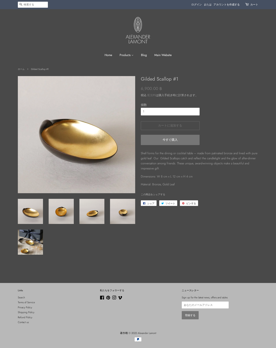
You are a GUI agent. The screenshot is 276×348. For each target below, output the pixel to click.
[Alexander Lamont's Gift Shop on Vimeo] (120, 298)
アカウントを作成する (226, 4)
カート (254, 4)
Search (21, 297)
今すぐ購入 (170, 140)
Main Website (163, 55)
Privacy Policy (25, 307)
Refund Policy (25, 317)
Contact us (23, 322)
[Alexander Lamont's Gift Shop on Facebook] (102, 298)
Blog (144, 55)
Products (125, 55)
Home (108, 55)
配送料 (151, 95)
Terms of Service (26, 302)
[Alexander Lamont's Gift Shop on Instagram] (114, 298)
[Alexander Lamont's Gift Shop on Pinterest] (108, 298)
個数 (144, 105)
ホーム (21, 69)
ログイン (196, 4)
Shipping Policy (26, 312)
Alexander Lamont (147, 333)
